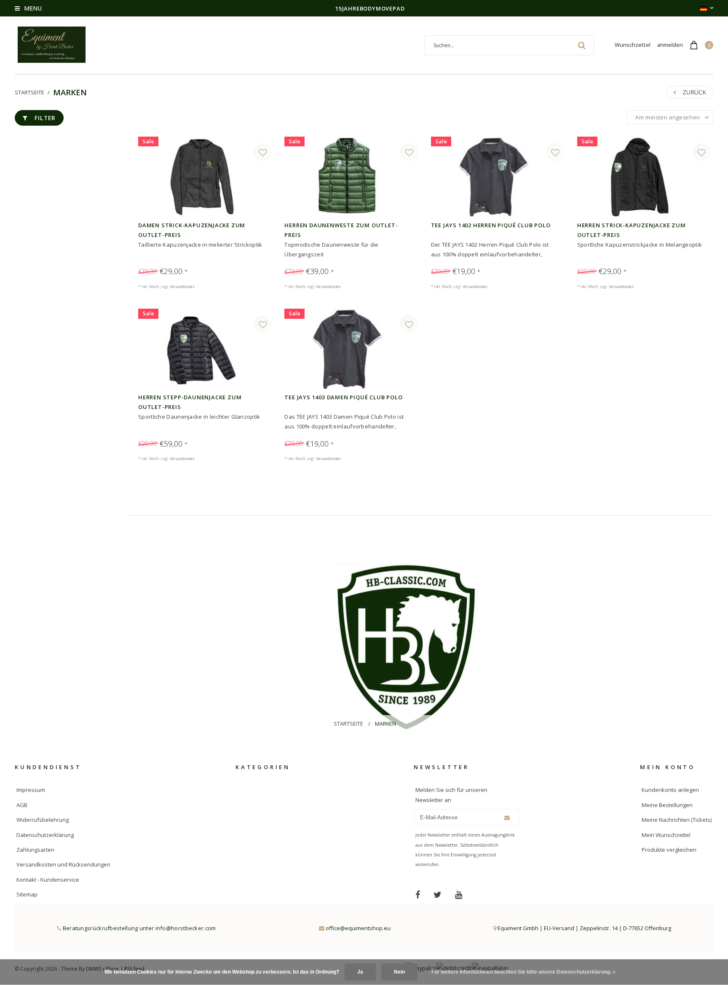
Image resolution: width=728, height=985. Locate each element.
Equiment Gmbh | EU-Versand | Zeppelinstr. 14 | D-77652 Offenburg (583, 928)
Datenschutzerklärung (45, 835)
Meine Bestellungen (667, 805)
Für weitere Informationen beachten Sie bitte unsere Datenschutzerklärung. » (523, 972)
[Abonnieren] (507, 817)
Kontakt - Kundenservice (47, 879)
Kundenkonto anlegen (670, 790)
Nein (399, 972)
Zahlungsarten (35, 849)
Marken (70, 92)
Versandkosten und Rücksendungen (63, 864)
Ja (360, 972)
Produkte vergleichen (669, 849)
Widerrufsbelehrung (42, 820)
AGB (21, 805)
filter (45, 118)
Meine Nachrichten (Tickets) (677, 820)
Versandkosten (182, 286)
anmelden (670, 44)
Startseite (29, 92)
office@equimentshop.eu (358, 928)
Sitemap (26, 894)
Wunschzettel (632, 44)
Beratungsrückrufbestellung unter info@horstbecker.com (138, 928)
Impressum (30, 790)
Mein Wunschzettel (666, 835)
